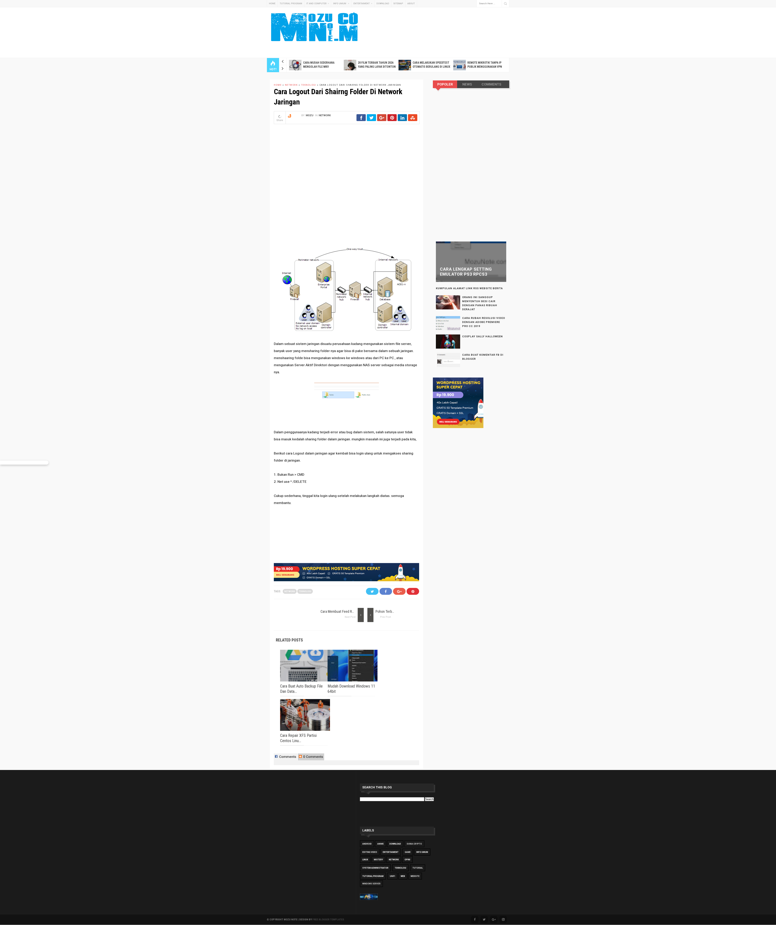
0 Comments (312, 757)
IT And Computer (316, 3)
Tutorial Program (291, 3)
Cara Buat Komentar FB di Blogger (482, 356)
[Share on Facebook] (361, 120)
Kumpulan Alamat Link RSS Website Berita (469, 288)
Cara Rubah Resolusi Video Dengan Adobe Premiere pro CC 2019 (483, 322)
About (411, 3)
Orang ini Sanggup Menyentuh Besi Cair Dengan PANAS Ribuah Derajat (479, 303)
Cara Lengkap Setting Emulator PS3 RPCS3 (466, 272)
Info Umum (340, 3)
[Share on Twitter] (371, 120)
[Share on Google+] (381, 120)
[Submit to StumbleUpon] (412, 120)
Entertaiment (361, 3)
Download (382, 3)
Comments (287, 757)
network (325, 115)
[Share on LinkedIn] (402, 120)
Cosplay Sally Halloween (482, 336)
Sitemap (398, 3)
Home (272, 3)
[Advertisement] (408, 23)
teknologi (305, 591)
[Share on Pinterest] (392, 120)
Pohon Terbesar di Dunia (393, 611)
